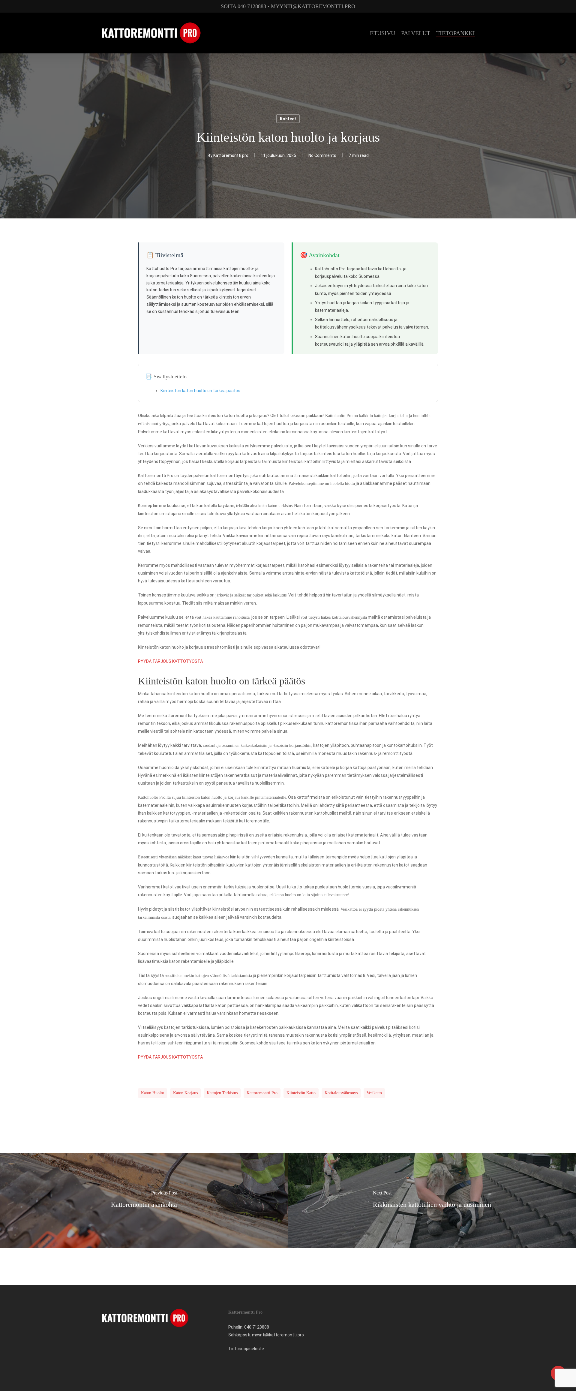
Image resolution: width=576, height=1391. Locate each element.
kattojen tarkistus (222, 1093)
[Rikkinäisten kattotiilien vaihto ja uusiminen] (432, 1200)
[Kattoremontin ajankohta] (144, 1200)
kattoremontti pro (262, 1093)
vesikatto (374, 1093)
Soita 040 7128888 (243, 6)
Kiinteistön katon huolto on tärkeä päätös (200, 390)
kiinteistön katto (301, 1093)
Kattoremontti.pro (230, 155)
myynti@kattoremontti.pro (313, 6)
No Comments (322, 155)
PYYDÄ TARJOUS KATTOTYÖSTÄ (170, 661)
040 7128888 (256, 1327)
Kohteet (288, 118)
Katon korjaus (185, 1093)
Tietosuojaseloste (246, 1348)
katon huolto (152, 1093)
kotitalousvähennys (341, 1093)
